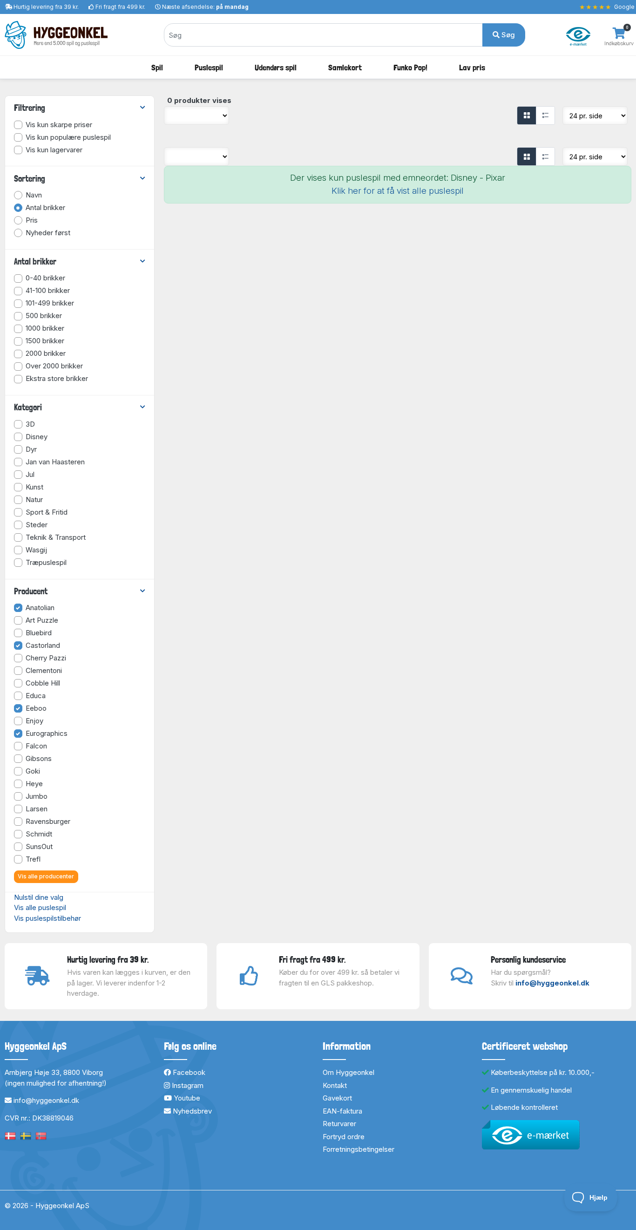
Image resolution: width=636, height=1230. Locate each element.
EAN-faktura (342, 1111)
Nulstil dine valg (38, 897)
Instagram (186, 1085)
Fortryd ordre (344, 1136)
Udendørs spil (276, 67)
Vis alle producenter (46, 876)
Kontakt (335, 1085)
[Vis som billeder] (526, 115)
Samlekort (345, 67)
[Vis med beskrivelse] (545, 115)
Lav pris (472, 67)
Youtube (186, 1098)
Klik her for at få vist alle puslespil (398, 190)
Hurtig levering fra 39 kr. (46, 6)
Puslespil (209, 67)
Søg (507, 34)
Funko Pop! (410, 67)
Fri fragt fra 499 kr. (120, 6)
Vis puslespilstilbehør (47, 918)
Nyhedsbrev (191, 1111)
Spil (157, 67)
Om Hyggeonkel (348, 1072)
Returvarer (339, 1123)
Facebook (188, 1072)
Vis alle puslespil (40, 907)
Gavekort (337, 1098)
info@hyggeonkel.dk (552, 983)
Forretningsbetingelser (358, 1149)
